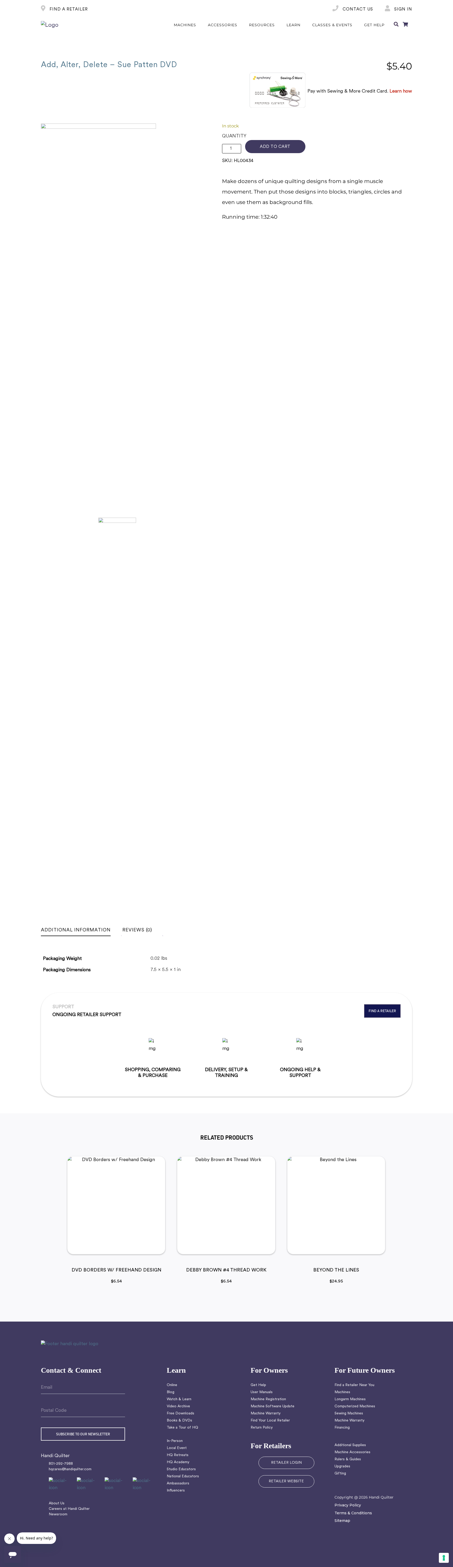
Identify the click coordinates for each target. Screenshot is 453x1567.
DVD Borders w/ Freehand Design (116, 1270)
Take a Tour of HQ (182, 1428)
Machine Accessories (352, 1452)
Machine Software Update (272, 1406)
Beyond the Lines (336, 1270)
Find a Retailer (382, 1010)
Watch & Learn (179, 1399)
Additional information (76, 930)
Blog (170, 1392)
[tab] (81, 930)
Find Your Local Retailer (270, 1421)
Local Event (177, 1448)
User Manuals (262, 1392)
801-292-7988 (61, 1464)
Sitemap (342, 1520)
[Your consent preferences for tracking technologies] (444, 1558)
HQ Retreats (177, 1455)
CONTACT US (357, 9)
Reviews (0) (137, 930)
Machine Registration (268, 1399)
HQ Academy (178, 1462)
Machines (342, 1392)
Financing (342, 1428)
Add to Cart (275, 147)
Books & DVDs (179, 1421)
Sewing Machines (349, 1413)
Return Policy (262, 1428)
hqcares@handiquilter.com (70, 1469)
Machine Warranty (266, 1413)
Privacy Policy (348, 1505)
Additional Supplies (350, 1445)
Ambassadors (178, 1483)
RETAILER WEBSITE (286, 1481)
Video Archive (178, 1406)
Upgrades (342, 1466)
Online (172, 1385)
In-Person (175, 1441)
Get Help (258, 1385)
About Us (56, 1503)
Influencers (176, 1491)
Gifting (340, 1473)
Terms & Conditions (353, 1513)
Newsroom (58, 1514)
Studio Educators (181, 1469)
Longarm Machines (350, 1399)
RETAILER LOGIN (286, 1463)
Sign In (402, 9)
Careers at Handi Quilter (69, 1509)
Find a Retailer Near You (354, 1385)
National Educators (183, 1476)
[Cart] (405, 25)
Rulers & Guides (348, 1459)
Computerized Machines (355, 1406)
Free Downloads (180, 1413)
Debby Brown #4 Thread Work (226, 1270)
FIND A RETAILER (68, 9)
